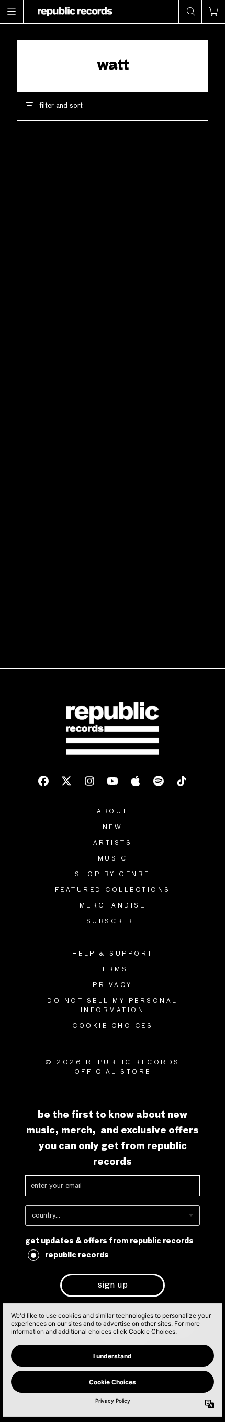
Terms (112, 970)
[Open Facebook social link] (43, 781)
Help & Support (112, 954)
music (113, 859)
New (113, 827)
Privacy (112, 985)
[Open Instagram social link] (89, 781)
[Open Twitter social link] (66, 781)
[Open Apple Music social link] (135, 781)
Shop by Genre (112, 874)
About (112, 812)
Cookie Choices (112, 1026)
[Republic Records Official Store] (75, 11)
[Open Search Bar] (190, 11)
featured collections (113, 890)
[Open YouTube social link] (112, 781)
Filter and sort (61, 105)
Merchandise (113, 906)
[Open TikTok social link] (181, 781)
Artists (112, 843)
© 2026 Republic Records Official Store (112, 1067)
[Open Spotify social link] (158, 781)
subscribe (112, 922)
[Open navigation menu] (12, 11)
